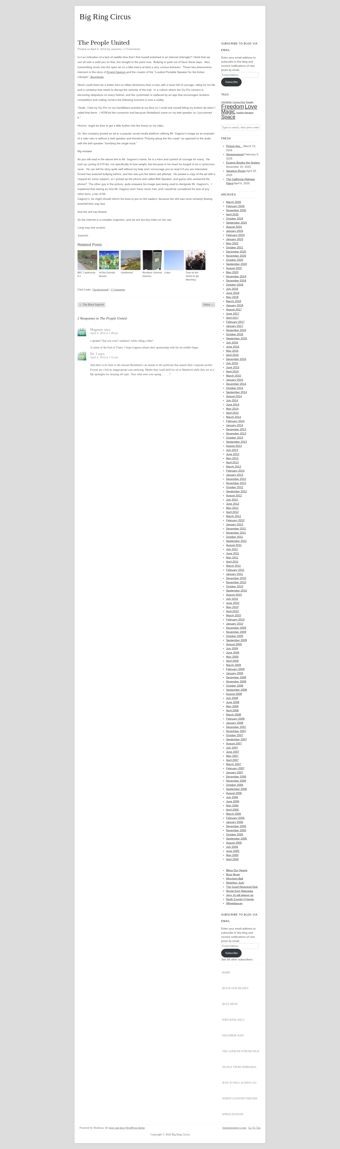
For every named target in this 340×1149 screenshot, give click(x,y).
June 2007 (232, 751)
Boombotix (97, 77)
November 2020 (236, 255)
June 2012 (232, 503)
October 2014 (234, 388)
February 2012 (235, 520)
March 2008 (233, 714)
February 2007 (235, 768)
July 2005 (232, 846)
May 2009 (232, 656)
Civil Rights (226, 102)
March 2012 (233, 516)
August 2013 (234, 445)
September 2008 (236, 689)
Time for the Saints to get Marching (192, 276)
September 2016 (236, 338)
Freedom (232, 106)
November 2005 (236, 830)
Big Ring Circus (105, 17)
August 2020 (234, 268)
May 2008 (232, 706)
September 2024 (236, 222)
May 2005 (232, 855)
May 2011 (232, 557)
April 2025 (232, 214)
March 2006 (233, 813)
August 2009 (234, 644)
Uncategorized (100, 289)
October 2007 (234, 735)
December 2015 (236, 359)
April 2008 (232, 710)
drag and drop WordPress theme (127, 1127)
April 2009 (232, 660)
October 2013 (234, 437)
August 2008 (234, 693)
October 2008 (234, 685)
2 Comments (132, 49)
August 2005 (234, 842)
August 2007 (234, 743)
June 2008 (232, 702)
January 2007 (234, 772)
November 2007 (236, 731)
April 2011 (232, 561)
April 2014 (232, 412)
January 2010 (234, 623)
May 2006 (232, 805)
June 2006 (232, 801)
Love (251, 106)
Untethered (127, 272)
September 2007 (236, 739)
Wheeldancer (234, 903)
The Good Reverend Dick (242, 886)
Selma (208, 304)
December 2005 (236, 826)
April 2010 (232, 611)
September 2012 (236, 491)
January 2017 (234, 326)
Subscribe (231, 81)
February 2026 (235, 206)
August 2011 (234, 545)
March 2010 (233, 615)
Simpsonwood (235, 154)
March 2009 (233, 665)
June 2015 (232, 367)
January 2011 (234, 574)
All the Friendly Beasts (107, 274)
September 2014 (236, 392)
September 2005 (236, 838)
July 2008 (232, 698)
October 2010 (234, 586)
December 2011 (236, 528)
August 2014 (234, 396)
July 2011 (232, 549)
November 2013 (236, 433)
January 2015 (234, 379)
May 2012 (232, 507)
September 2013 (236, 441)
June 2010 (232, 603)
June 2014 (232, 404)
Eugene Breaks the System (243, 162)
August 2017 (234, 309)
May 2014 (232, 408)
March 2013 (233, 466)
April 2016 (232, 354)
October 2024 (234, 218)
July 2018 (232, 288)
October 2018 (234, 284)
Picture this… (234, 146)
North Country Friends (240, 899)
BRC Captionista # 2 (86, 274)
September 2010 (236, 590)
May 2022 (232, 243)
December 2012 (236, 479)
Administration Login (234, 1128)
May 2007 (232, 755)
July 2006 (232, 797)
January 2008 (234, 722)
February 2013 (235, 470)
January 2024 (234, 230)
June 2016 (232, 346)
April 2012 (232, 512)
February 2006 (235, 817)
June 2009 (232, 652)
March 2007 (233, 764)
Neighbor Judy (235, 882)
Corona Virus (239, 102)
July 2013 (232, 450)
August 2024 (234, 226)
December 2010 (236, 578)
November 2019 (236, 276)
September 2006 (236, 789)
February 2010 (235, 619)
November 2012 (236, 483)
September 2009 (236, 640)
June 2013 (232, 454)
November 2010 (236, 582)
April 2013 (232, 462)
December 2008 (236, 677)
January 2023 (234, 239)
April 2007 (232, 760)
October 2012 (234, 487)
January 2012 (234, 524)
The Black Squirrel (91, 304)
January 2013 (234, 474)
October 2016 (234, 334)
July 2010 (232, 598)
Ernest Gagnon (116, 72)
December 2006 (236, 776)
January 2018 (234, 305)
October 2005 (234, 834)
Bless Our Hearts (236, 870)
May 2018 (232, 297)
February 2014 (235, 421)
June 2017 (232, 313)
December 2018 (236, 280)
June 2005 (232, 851)
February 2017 (235, 321)
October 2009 (234, 636)
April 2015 (232, 371)
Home (226, 972)
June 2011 (232, 553)
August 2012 (234, 495)
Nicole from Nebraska (239, 891)
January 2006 (234, 822)
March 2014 (233, 416)
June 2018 (232, 292)
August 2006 (234, 793)
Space (228, 117)
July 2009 (232, 648)
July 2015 (232, 363)
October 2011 (234, 536)
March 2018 (233, 301)
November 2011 (236, 532)
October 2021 (234, 247)
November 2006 (236, 780)
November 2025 (236, 210)
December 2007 (236, 727)
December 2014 (236, 383)
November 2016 (236, 330)
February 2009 (235, 669)
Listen (167, 272)
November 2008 (236, 681)
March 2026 (233, 202)
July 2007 (232, 747)
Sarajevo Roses (236, 170)
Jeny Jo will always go (239, 895)
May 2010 (232, 607)
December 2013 (236, 429)
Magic (228, 112)
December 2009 (236, 627)
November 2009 (236, 631)
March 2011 (233, 565)
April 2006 (232, 809)
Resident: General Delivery (152, 274)
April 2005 (232, 859)
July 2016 (232, 342)
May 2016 (232, 350)
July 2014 (232, 400)
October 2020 (234, 259)
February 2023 (235, 235)
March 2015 (233, 375)
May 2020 (232, 272)
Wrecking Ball (234, 878)
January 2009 (234, 673)
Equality (249, 102)
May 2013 (232, 458)
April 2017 (232, 317)
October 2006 (234, 784)
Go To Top (254, 1128)
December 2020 (236, 251)
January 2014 (234, 425)
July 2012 (232, 499)
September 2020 (236, 264)
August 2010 (234, 594)
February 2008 (235, 718)
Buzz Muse (233, 874)
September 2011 (236, 541)
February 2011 (235, 569)
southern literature (244, 112)
